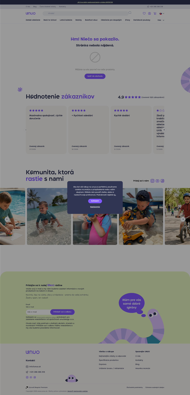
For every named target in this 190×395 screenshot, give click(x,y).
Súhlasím (95, 201)
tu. (115, 195)
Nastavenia (95, 207)
